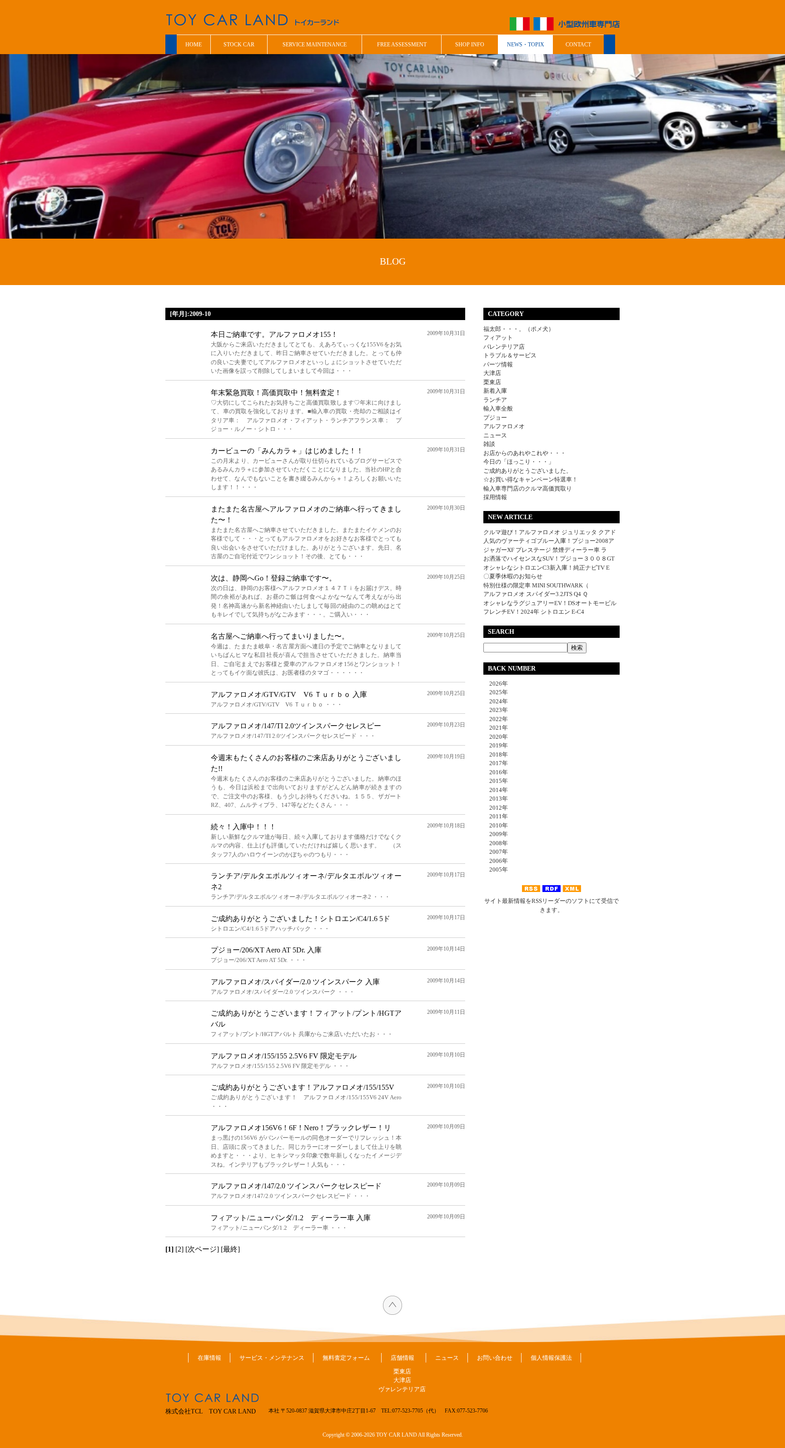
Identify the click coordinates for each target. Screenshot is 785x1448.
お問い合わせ (494, 1357)
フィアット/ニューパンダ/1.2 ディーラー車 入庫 (291, 1218)
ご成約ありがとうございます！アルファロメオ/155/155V (302, 1087)
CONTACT (578, 44)
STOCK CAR (239, 44)
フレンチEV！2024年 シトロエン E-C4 (533, 611)
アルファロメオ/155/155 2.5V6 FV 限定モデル (284, 1056)
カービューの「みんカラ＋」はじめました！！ (287, 451)
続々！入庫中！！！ (243, 827)
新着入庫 (495, 390)
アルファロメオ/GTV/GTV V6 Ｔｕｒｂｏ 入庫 (289, 694)
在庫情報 (209, 1357)
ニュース (495, 435)
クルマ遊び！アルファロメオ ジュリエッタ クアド (549, 532)
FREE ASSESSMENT (402, 44)
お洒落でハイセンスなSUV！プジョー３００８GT (549, 558)
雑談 (489, 444)
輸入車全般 (498, 408)
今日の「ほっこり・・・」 (518, 461)
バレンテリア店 (504, 346)
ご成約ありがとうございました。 (527, 470)
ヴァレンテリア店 (402, 1389)
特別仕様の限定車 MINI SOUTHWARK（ (536, 585)
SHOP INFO (469, 44)
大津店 (492, 373)
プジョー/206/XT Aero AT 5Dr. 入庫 (266, 950)
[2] (179, 1249)
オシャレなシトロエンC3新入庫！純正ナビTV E (546, 567)
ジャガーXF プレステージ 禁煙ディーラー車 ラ (545, 549)
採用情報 (495, 497)
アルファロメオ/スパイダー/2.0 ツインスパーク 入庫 (295, 982)
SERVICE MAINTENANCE (315, 44)
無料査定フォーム (346, 1357)
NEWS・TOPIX (525, 44)
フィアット (498, 337)
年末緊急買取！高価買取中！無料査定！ (276, 392)
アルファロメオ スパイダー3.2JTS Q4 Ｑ (535, 594)
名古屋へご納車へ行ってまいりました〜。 (280, 636)
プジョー (495, 417)
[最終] (230, 1249)
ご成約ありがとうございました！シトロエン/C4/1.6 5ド (300, 918)
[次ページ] (202, 1249)
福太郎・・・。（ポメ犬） (518, 329)
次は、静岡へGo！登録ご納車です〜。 (273, 578)
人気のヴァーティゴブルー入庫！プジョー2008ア (548, 540)
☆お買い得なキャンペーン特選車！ (530, 479)
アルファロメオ (504, 426)
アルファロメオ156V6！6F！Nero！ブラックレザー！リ (301, 1128)
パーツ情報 (498, 364)
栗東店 (492, 382)
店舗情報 (402, 1357)
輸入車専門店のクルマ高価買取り (527, 488)
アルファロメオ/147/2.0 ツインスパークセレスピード (296, 1186)
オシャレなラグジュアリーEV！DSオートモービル (549, 603)
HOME (193, 44)
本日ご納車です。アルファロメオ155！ (274, 334)
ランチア (495, 399)
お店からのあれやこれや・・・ (524, 453)
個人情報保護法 (551, 1357)
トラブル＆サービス (510, 355)
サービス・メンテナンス (271, 1357)
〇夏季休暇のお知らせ (512, 576)
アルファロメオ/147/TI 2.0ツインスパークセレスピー (296, 726)
